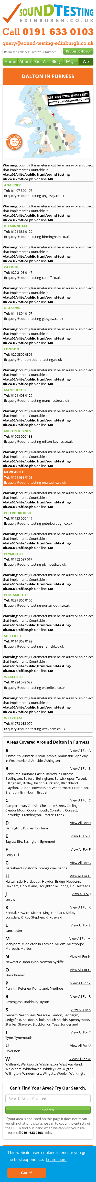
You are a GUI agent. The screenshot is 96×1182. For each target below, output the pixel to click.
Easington (31, 841)
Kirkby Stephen (32, 917)
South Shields (57, 1019)
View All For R (80, 996)
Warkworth (29, 1064)
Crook (59, 814)
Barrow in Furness (59, 774)
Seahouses (27, 1015)
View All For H (80, 876)
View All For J (81, 894)
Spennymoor (79, 1019)
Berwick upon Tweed (70, 778)
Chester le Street (52, 805)
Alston (40, 756)
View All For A (80, 750)
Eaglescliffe (13, 841)
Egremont (47, 841)
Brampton (80, 787)
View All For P (80, 983)
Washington (48, 1064)
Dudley (28, 828)
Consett (71, 810)
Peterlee (24, 988)
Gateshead (13, 868)
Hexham (11, 886)
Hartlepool (32, 881)
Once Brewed (15, 975)
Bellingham (44, 778)
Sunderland (69, 1024)
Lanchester (13, 930)
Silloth (40, 1019)
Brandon (12, 792)
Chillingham (75, 805)
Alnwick (28, 756)
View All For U (80, 1045)
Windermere (31, 1073)
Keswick (23, 912)
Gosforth (30, 868)
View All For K (80, 907)
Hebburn (73, 881)
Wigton (67, 1069)
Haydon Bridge (53, 881)
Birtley (28, 783)
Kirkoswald (54, 917)
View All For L (81, 925)
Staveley (24, 1024)
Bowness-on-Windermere (51, 787)
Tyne (9, 1037)
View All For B (80, 768)
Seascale (43, 1015)
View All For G (80, 862)
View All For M (80, 938)
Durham (41, 828)
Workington (78, 1073)
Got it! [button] (26, 1173)
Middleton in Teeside (37, 944)
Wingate (49, 1073)
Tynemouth (23, 1037)
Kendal (10, 912)
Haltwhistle (14, 881)
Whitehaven (32, 1069)
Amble (51, 756)
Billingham (13, 783)
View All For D (80, 822)
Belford (29, 778)
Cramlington (31, 814)
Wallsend (12, 1064)
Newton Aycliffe (52, 961)
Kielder (36, 912)
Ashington (52, 760)
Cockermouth (37, 810)
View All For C (80, 800)
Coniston (56, 810)
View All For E (81, 836)
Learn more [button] (56, 1159)
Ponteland (40, 988)
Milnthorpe (75, 944)
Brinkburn (28, 792)
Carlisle (33, 805)
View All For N (80, 956)
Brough (42, 792)
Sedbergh (71, 1015)
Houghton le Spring (53, 886)
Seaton (56, 1015)
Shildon (28, 1019)
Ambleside (66, 756)
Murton (26, 948)
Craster (48, 814)
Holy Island (28, 886)
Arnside (37, 760)
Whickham (13, 1069)
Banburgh (12, 774)
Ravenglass (13, 1001)
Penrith (11, 988)
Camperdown (15, 805)
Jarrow (10, 899)
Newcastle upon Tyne (21, 961)
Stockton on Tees (46, 1024)
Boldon (24, 787)
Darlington (13, 828)
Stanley (11, 1024)
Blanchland (69, 783)
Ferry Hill (12, 854)
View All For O (80, 969)
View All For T (81, 1032)
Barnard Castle (33, 774)
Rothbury (31, 1001)
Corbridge (12, 814)
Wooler (62, 1073)
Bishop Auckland (46, 783)
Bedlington (13, 778)
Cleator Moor (15, 810)
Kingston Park (53, 912)
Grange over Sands (52, 868)
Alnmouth (13, 756)
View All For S (81, 1009)
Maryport (12, 944)
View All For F (81, 849)
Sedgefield (13, 1019)
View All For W (80, 1059)
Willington (13, 1073)
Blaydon (11, 787)
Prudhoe (56, 988)
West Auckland (70, 1064)
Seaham (11, 1015)
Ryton (44, 1001)
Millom (60, 944)
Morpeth (12, 948)
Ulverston (12, 1051)
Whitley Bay (52, 1069)
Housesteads (80, 886)
